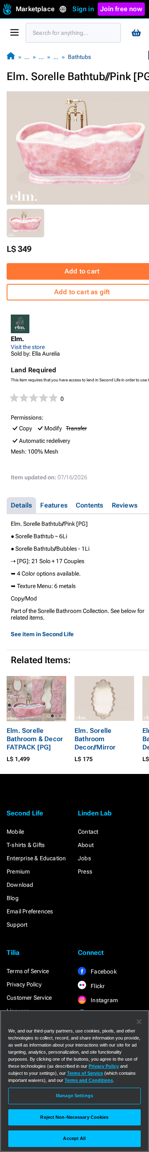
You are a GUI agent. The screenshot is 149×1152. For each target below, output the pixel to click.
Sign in (83, 9)
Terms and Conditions (89, 1080)
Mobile (15, 831)
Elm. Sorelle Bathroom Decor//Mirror (95, 739)
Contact (88, 831)
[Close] (139, 1022)
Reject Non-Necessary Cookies (74, 1117)
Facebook (103, 971)
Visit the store (28, 347)
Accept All (74, 1138)
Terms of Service (28, 971)
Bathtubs (79, 57)
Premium (18, 871)
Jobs (84, 858)
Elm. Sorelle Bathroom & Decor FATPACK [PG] (35, 739)
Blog (13, 898)
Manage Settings (74, 1095)
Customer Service (29, 997)
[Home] (11, 56)
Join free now (121, 9)
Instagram (103, 1000)
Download (20, 884)
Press (85, 871)
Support (17, 924)
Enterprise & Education (36, 858)
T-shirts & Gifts (26, 845)
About (86, 845)
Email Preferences (30, 911)
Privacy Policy (24, 984)
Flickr (97, 986)
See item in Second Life (42, 634)
